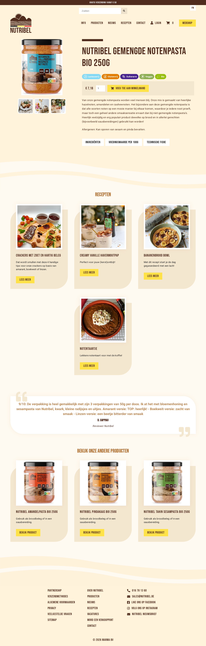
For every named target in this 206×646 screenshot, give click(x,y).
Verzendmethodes (58, 596)
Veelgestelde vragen (60, 614)
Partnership (55, 590)
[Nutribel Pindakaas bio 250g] (103, 483)
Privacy (52, 608)
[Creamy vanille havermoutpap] (103, 226)
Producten (97, 23)
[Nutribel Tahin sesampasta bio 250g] (167, 483)
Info (83, 23)
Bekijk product (28, 532)
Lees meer (25, 280)
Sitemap (52, 620)
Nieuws (112, 23)
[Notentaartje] (103, 320)
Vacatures (93, 614)
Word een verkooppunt (100, 620)
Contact (140, 23)
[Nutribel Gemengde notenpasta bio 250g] (25, 106)
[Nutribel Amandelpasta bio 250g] (39, 483)
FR (193, 7)
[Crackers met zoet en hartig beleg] (39, 226)
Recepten (126, 23)
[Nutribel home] (20, 23)
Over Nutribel (95, 590)
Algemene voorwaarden (61, 602)
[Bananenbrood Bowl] (167, 226)
